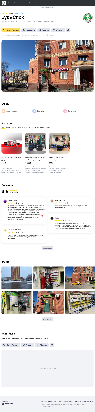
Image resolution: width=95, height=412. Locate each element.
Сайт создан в (44, 7)
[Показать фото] (16, 278)
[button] (10, 30)
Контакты (38, 3)
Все (2, 127)
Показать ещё (47, 248)
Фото (31, 3)
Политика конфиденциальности (83, 401)
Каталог (16, 3)
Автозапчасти (11, 127)
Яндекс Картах (18, 13)
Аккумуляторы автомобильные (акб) (31, 127)
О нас (10, 3)
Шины (48, 127)
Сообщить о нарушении (48, 401)
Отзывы (24, 3)
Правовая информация (65, 401)
